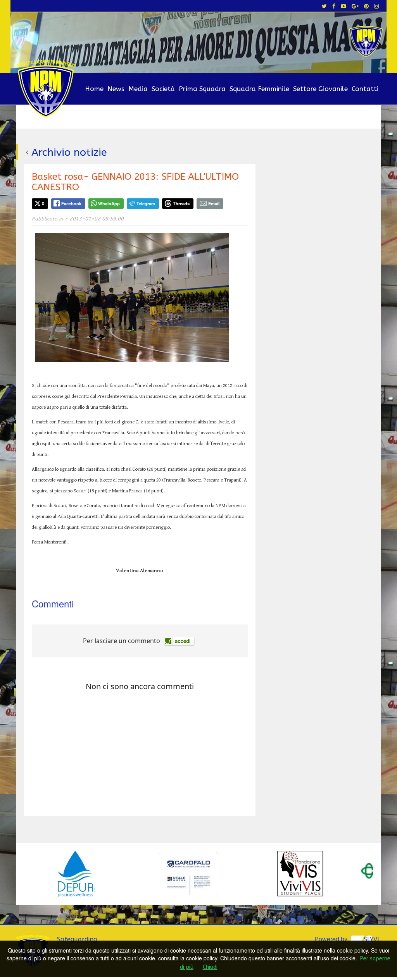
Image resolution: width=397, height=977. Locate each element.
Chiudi (210, 967)
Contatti (365, 89)
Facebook (71, 203)
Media (138, 89)
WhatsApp (109, 203)
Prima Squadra (202, 89)
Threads (181, 203)
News (115, 89)
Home (94, 89)
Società (163, 89)
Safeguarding (77, 939)
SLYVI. (372, 939)
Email (213, 203)
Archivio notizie (69, 152)
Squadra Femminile (259, 89)
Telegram (145, 203)
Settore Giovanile (320, 89)
